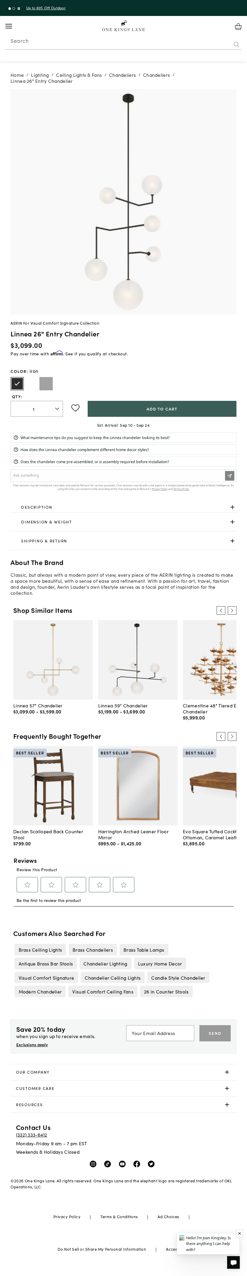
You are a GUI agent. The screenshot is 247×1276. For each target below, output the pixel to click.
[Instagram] (94, 1163)
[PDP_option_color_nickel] (46, 383)
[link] (123, 507)
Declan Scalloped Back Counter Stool (48, 834)
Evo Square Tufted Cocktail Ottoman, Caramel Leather (213, 834)
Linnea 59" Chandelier (123, 705)
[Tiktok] (109, 1163)
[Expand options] (232, 507)
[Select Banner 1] (13, 8)
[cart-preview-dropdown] (238, 26)
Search (20, 41)
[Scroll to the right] (232, 610)
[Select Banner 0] (9, 8)
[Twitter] (152, 1163)
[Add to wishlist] (75, 408)
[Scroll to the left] (221, 610)
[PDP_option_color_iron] (17, 383)
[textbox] (37, 409)
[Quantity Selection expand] (57, 409)
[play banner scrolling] (18, 8)
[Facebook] (138, 1163)
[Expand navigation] (13, 26)
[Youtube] (123, 1163)
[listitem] (40, 949)
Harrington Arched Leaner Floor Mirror (133, 834)
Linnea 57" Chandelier (38, 705)
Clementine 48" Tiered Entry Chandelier (214, 708)
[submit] (236, 45)
